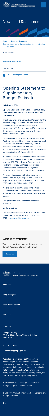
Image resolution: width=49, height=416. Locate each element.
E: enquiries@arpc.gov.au (14, 351)
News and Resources (19, 41)
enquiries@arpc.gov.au (20, 218)
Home (5, 41)
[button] (24, 288)
